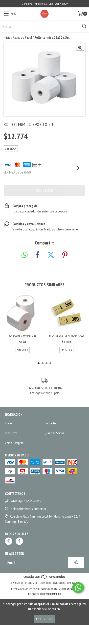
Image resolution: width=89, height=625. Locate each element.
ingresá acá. (71, 589)
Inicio (7, 37)
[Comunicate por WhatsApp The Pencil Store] (78, 587)
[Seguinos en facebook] (19, 541)
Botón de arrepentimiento (44, 594)
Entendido (44, 619)
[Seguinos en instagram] (8, 541)
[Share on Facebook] (37, 255)
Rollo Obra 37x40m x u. (22, 336)
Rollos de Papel (22, 37)
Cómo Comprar (14, 443)
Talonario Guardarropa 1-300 (66, 336)
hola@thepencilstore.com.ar (28, 508)
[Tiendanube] (44, 578)
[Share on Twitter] (50, 255)
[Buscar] (84, 26)
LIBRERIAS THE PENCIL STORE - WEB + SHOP (45, 3)
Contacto (50, 423)
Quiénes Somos (54, 433)
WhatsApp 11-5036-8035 (26, 501)
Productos (11, 433)
